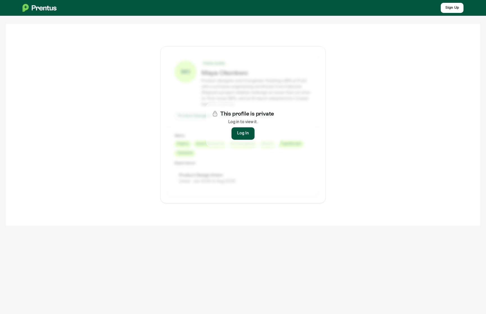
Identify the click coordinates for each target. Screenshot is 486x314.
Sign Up (452, 8)
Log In (243, 133)
